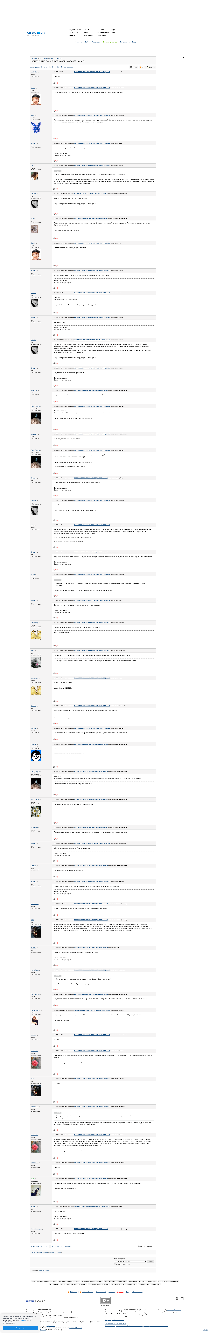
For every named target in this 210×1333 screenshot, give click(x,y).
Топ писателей (101, 1292)
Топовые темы (125, 42)
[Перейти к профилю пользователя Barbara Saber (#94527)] (34, 1024)
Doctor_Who (42, 1270)
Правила (120, 1292)
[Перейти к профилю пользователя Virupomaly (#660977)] (36, 639)
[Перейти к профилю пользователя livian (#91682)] (36, 667)
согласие (23, 1321)
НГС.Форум (35, 58)
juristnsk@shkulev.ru (75, 1328)
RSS (143, 67)
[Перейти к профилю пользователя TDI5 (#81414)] (36, 937)
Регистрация (96, 42)
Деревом (152, 67)
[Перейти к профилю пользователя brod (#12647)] (34, 232)
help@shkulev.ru (41, 1330)
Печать (134, 67)
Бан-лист (112, 1292)
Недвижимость (75, 29)
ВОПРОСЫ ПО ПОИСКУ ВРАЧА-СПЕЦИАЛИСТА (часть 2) (91, 193)
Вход (134, 42)
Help (127, 1292)
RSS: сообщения (87, 1292)
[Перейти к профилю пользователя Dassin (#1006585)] (36, 104)
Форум (72, 35)
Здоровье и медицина (55, 58)
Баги (47, 1270)
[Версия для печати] (54, 83)
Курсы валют (89, 35)
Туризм (86, 29)
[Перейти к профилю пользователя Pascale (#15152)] (34, 207)
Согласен (20, 1328)
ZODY (113, 32)
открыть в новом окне (123, 1264)
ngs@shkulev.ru (50, 1326)
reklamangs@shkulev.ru (174, 1310)
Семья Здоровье (43, 58)
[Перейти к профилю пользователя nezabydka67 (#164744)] (36, 816)
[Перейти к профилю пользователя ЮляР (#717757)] (36, 132)
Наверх (205, 1330)
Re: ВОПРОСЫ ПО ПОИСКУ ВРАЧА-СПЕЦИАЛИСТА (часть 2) (92, 72)
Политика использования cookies (115, 1324)
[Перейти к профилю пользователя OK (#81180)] (34, 179)
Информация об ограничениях (114, 1320)
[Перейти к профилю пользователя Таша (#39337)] (36, 1196)
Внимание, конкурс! (110, 42)
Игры (113, 29)
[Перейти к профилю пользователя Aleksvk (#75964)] (36, 761)
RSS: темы (73, 1292)
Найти (87, 42)
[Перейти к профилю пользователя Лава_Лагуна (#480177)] (36, 423)
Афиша (86, 32)
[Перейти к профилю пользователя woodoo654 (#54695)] (36, 1068)
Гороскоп (100, 29)
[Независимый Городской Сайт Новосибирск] (36, 34)
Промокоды (101, 35)
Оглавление (78, 42)
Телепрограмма (103, 32)
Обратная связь (137, 1292)
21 (61, 67)
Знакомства (74, 32)
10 (58, 67)
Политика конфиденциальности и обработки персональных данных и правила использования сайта (136, 1326)
